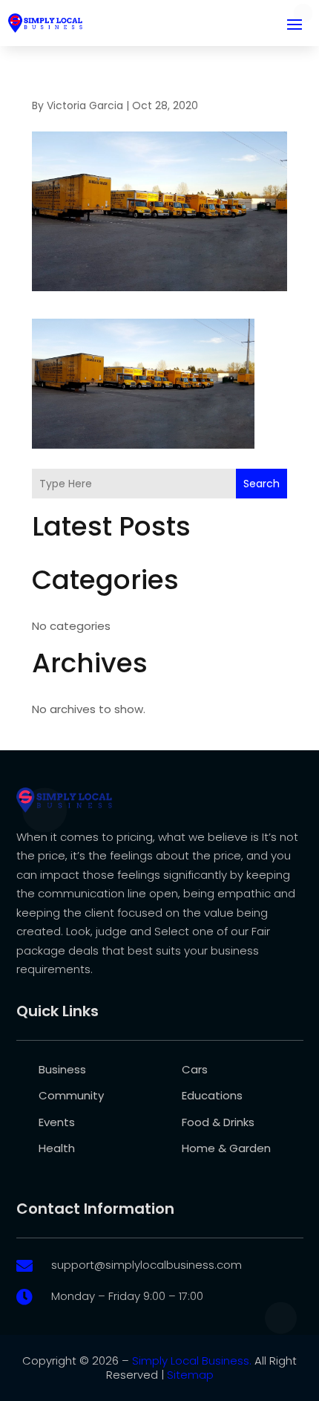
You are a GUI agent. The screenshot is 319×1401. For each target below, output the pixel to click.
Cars (195, 1069)
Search (261, 483)
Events (57, 1122)
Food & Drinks (218, 1122)
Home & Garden (226, 1148)
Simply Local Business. (191, 1360)
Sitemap (190, 1374)
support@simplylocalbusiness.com (146, 1264)
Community (71, 1095)
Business (62, 1069)
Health (57, 1148)
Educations (212, 1095)
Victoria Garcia (85, 105)
